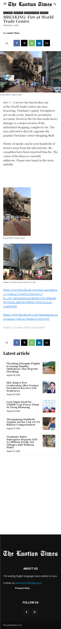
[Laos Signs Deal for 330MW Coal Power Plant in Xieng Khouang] (49, 406)
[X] (24, 43)
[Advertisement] (30, 496)
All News (8, 13)
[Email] (46, 43)
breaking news (31, 13)
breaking (18, 13)
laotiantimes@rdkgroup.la (28, 582)
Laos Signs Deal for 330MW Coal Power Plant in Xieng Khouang (23, 404)
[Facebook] (17, 43)
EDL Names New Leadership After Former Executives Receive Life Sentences (23, 386)
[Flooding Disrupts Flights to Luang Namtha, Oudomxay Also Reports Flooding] (49, 367)
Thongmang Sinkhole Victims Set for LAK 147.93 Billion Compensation (23, 421)
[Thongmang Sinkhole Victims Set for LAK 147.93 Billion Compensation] (49, 423)
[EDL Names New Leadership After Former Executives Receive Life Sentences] (49, 387)
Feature (44, 13)
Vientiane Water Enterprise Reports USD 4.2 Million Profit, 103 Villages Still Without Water (22, 442)
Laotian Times (13, 33)
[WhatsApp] (31, 43)
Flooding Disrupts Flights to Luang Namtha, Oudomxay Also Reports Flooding (23, 367)
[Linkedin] (39, 43)
